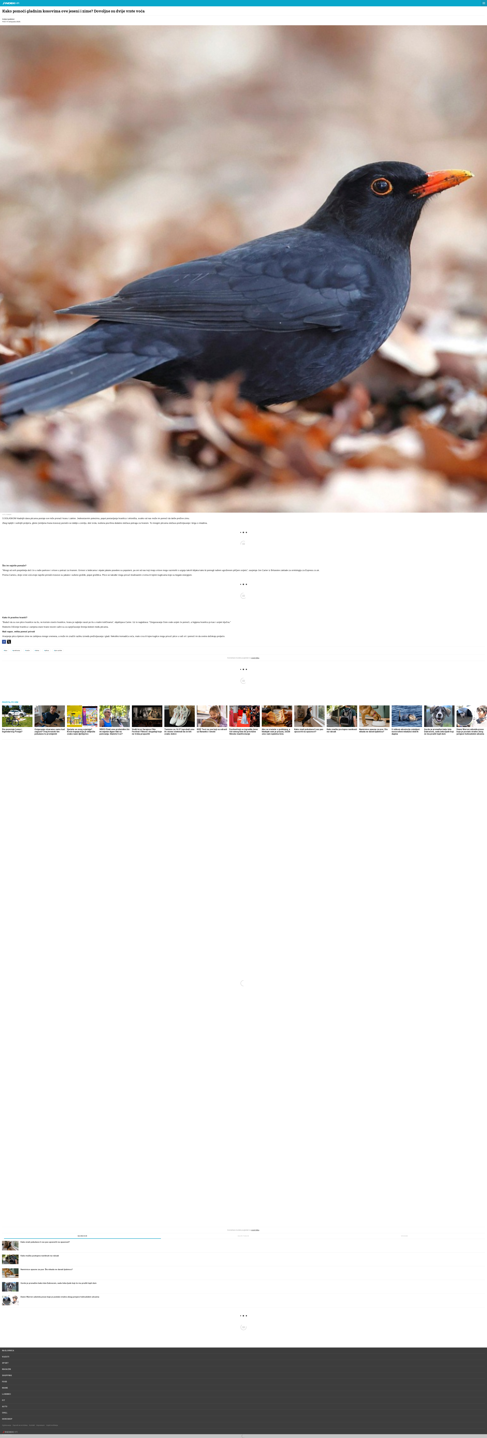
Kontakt (32, 1425)
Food (4, 1382)
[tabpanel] (243, 1274)
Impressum (40, 1425)
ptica (46, 650)
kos (5, 650)
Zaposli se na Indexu (20, 1425)
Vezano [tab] (404, 1236)
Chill (4, 1413)
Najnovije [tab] (82, 1236)
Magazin (6, 1369)
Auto (4, 1407)
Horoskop (7, 1419)
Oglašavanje (6, 1425)
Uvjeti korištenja (52, 1425)
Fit (3, 1400)
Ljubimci (6, 1394)
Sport (5, 1363)
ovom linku (255, 658)
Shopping (7, 1375)
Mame (5, 1388)
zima (37, 650)
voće (27, 650)
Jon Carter (58, 650)
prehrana (16, 650)
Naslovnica (8, 1351)
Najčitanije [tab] (243, 1236)
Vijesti (5, 1357)
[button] (484, 3)
